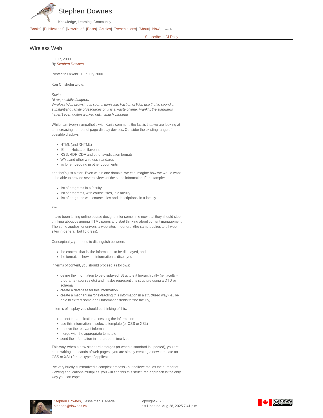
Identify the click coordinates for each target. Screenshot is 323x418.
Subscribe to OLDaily (161, 37)
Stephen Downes (70, 64)
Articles (105, 29)
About (144, 29)
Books (35, 29)
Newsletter (75, 29)
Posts (91, 29)
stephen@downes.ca (70, 406)
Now (156, 29)
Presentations (125, 29)
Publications (53, 29)
